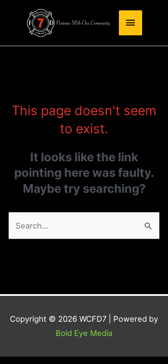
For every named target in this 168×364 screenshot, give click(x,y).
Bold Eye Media (84, 333)
